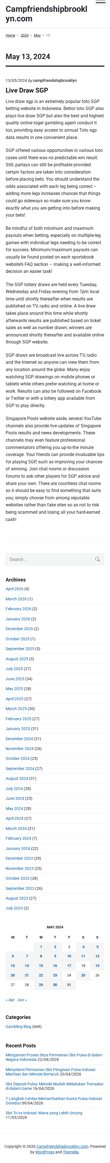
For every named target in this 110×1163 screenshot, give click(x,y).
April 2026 (14, 589)
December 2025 (19, 629)
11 (83, 956)
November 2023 (20, 868)
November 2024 (20, 748)
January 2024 (18, 848)
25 (83, 975)
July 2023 (14, 908)
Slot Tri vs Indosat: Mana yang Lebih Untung (44, 1113)
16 (55, 966)
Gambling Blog (18, 1026)
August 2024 (17, 778)
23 (55, 975)
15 (41, 966)
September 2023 (20, 888)
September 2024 (20, 768)
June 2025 (15, 679)
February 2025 (18, 719)
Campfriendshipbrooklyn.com (62, 1146)
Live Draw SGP (27, 90)
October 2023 (18, 878)
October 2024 (18, 758)
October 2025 (18, 639)
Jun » (22, 1000)
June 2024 (15, 798)
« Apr (10, 1000)
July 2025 (14, 668)
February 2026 (18, 609)
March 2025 (16, 708)
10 (69, 956)
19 (97, 966)
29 (41, 985)
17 (69, 966)
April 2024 (14, 818)
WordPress (44, 1152)
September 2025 (20, 648)
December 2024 (19, 739)
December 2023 (19, 858)
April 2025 (14, 699)
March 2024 (16, 828)
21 (27, 975)
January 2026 (18, 619)
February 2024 (18, 838)
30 (55, 985)
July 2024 (14, 788)
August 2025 (17, 659)
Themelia (71, 1152)
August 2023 (17, 898)
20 (13, 975)
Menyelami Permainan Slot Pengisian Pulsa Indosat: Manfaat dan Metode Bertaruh (51, 1071)
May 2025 (14, 688)
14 (27, 966)
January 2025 (18, 728)
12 (97, 956)
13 (13, 966)
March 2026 (16, 599)
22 (41, 975)
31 (69, 985)
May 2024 (14, 808)
